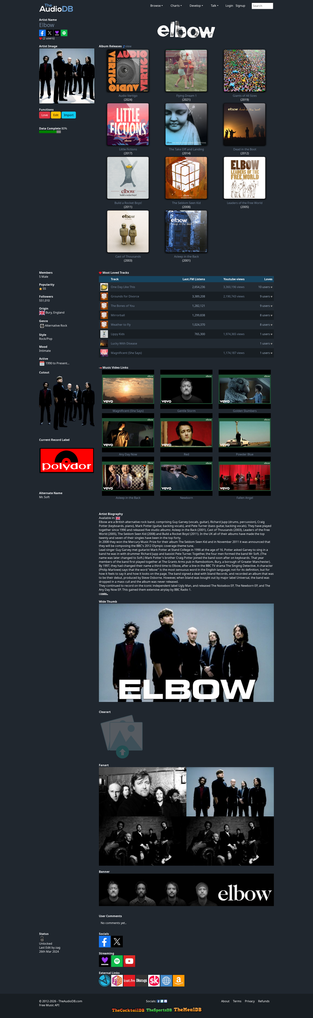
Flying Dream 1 (186, 96)
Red (186, 454)
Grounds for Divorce (125, 296)
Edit (56, 115)
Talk (213, 6)
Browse (155, 6)
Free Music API (49, 1005)
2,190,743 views (234, 296)
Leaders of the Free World (244, 203)
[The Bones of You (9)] (104, 305)
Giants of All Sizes (245, 96)
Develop (195, 6)
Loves (268, 279)
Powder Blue (244, 454)
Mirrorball (118, 315)
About (225, 1001)
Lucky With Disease (124, 343)
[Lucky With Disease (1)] (104, 343)
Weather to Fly (121, 325)
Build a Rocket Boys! (128, 203)
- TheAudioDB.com (69, 1001)
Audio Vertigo (128, 96)
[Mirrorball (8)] (104, 315)
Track (115, 279)
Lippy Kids (118, 334)
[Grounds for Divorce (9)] (104, 296)
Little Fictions (128, 149)
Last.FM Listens (194, 279)
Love (44, 115)
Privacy (250, 1001)
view (128, 46)
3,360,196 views (234, 287)
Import (69, 115)
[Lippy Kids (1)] (104, 334)
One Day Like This (123, 287)
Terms (237, 1001)
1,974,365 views (234, 334)
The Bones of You (123, 306)
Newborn (186, 498)
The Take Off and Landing (186, 149)
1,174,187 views (234, 353)
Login (229, 6)
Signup (240, 6)
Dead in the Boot (244, 149)
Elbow (46, 25)
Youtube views (234, 279)
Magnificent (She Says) (126, 353)
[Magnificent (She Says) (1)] (104, 352)
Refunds (264, 1001)
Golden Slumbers (245, 411)
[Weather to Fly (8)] (104, 324)
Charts (175, 6)
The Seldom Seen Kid (186, 203)
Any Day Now (128, 454)
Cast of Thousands (128, 256)
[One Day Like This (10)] (104, 287)
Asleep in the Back (186, 256)
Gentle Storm (186, 411)
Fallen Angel (245, 498)
